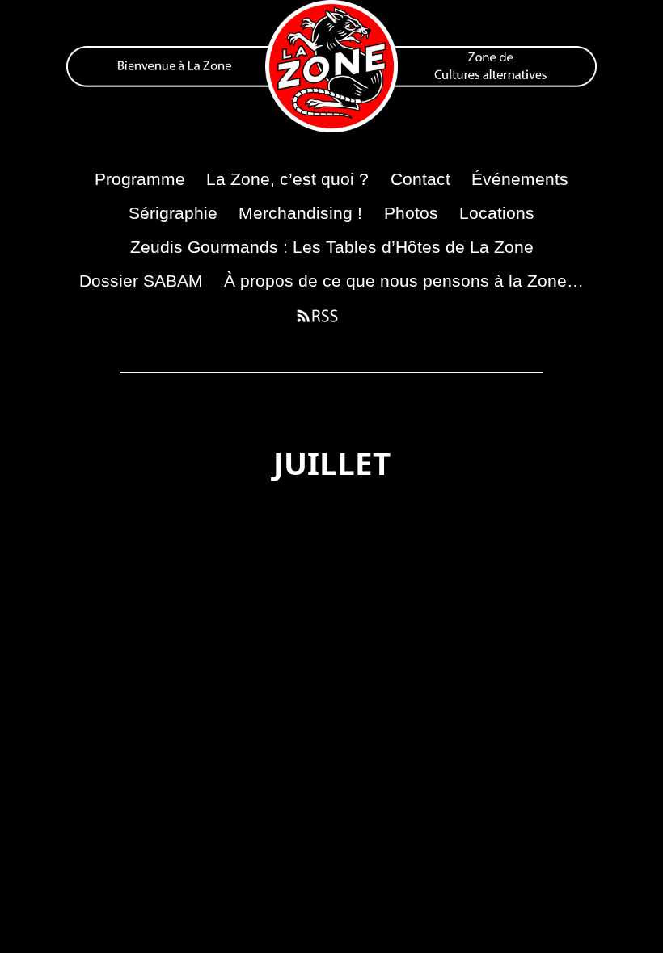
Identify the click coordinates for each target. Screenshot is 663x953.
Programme (140, 179)
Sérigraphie (173, 213)
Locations (496, 213)
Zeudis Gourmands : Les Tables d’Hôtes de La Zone (332, 246)
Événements (519, 179)
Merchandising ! (300, 213)
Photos (411, 213)
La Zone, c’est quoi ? (287, 179)
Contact (420, 179)
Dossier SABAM (141, 280)
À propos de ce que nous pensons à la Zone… (404, 280)
